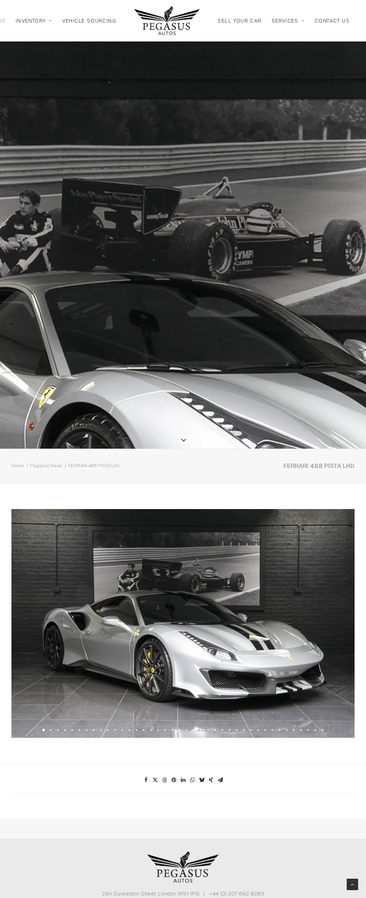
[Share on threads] (164, 780)
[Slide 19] (172, 730)
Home (17, 466)
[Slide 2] (50, 730)
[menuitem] (34, 20)
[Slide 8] (93, 730)
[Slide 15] (143, 730)
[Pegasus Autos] (167, 20)
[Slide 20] (179, 730)
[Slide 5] (72, 730)
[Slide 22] (193, 730)
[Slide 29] (243, 730)
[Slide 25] (215, 730)
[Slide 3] (57, 730)
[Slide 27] (229, 730)
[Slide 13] (129, 730)
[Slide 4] (65, 730)
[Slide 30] (250, 730)
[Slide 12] (122, 730)
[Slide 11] (115, 730)
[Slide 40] (322, 730)
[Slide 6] (79, 730)
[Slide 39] (315, 730)
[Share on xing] (211, 780)
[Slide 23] (200, 730)
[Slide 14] (136, 730)
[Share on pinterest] (173, 780)
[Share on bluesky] (201, 780)
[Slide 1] (43, 730)
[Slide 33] (272, 730)
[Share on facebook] (146, 780)
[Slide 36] (293, 730)
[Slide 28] (236, 730)
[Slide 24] (208, 730)
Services (285, 21)
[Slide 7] (86, 730)
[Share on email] (220, 780)
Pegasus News (46, 466)
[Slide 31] (258, 730)
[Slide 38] (308, 730)
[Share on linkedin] (183, 780)
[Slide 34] (279, 730)
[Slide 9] (100, 730)
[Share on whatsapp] (192, 780)
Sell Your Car (239, 21)
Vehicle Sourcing (89, 21)
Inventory (31, 21)
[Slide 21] (186, 730)
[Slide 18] (165, 730)
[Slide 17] (158, 730)
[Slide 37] (301, 730)
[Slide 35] (286, 730)
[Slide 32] (265, 730)
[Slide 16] (150, 730)
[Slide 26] (222, 730)
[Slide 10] (108, 730)
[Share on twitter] (155, 780)
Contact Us (332, 21)
